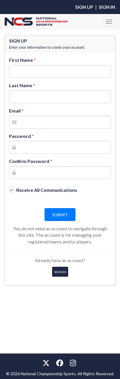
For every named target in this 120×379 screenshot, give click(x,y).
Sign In (107, 7)
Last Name (20, 85)
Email (15, 110)
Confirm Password (29, 161)
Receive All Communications (46, 190)
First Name (21, 60)
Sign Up (84, 7)
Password (20, 136)
